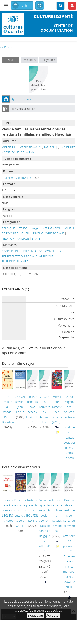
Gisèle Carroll (20, 523)
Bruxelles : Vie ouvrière (16, 178)
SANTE (36, 238)
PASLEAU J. (50, 147)
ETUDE (23, 228)
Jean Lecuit (20, 409)
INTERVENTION (51, 228)
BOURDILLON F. (32, 517)
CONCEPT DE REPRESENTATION (23, 251)
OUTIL (25, 233)
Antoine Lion (44, 419)
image (34, 228)
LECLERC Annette (8, 517)
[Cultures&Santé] (13, 24)
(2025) (57, 409)
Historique (40, 6)
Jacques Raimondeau (56, 526)
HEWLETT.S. (32, 419)
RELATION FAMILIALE (15, 238)
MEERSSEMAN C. (30, 147)
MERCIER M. (9, 147)
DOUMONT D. (69, 584)
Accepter (53, 615)
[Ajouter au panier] (6, 99)
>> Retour (6, 47)
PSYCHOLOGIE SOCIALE (48, 233)
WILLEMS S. (45, 548)
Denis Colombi (69, 455)
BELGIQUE (8, 228)
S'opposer (35, 615)
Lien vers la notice (22, 109)
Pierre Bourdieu (8, 419)
